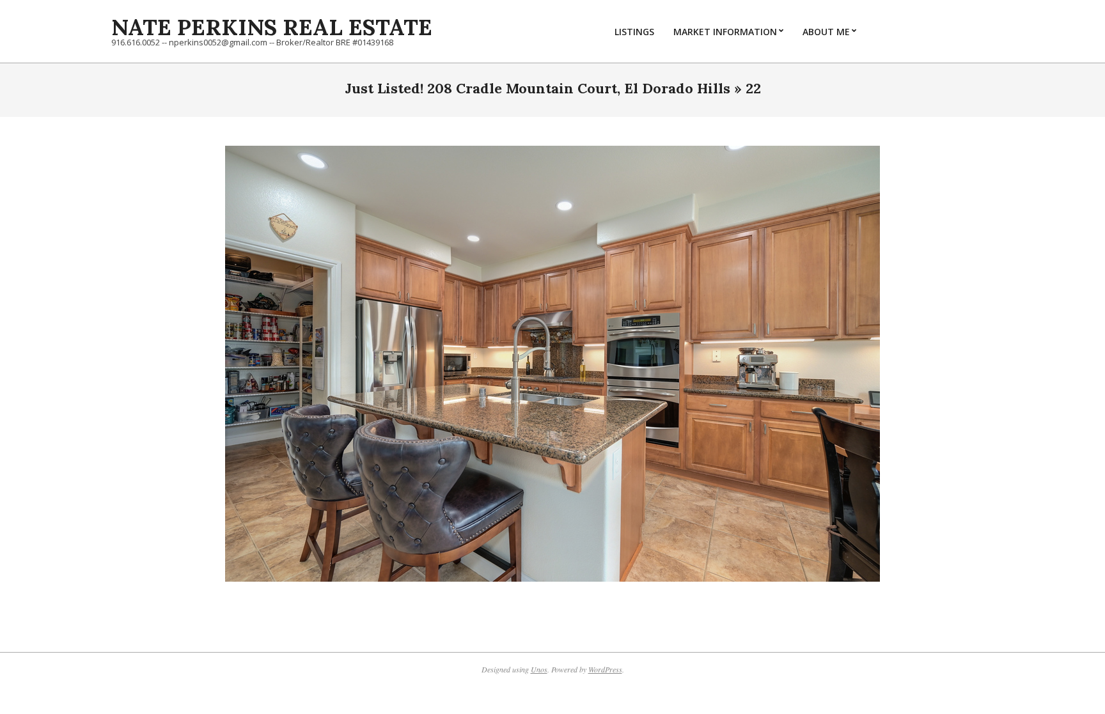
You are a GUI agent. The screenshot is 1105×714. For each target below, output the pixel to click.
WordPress (605, 669)
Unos (539, 669)
